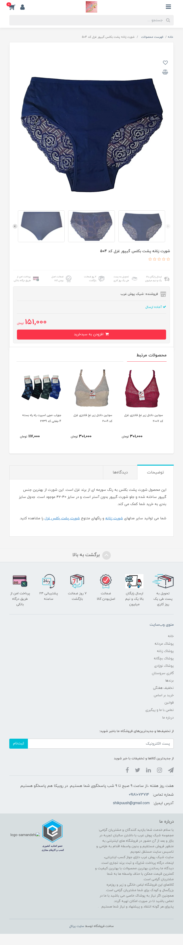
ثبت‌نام (18, 743)
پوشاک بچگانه (164, 658)
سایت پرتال (76, 926)
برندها (169, 680)
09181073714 (139, 794)
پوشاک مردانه (164, 644)
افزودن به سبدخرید (89, 334)
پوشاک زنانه (165, 651)
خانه (171, 636)
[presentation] (168, 226)
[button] (14, 7)
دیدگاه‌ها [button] (120, 472)
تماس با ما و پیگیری (159, 710)
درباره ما (168, 717)
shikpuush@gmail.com (131, 803)
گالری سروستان (163, 673)
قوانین (169, 702)
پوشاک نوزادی (164, 666)
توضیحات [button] (155, 472)
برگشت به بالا (86, 555)
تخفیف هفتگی (163, 688)
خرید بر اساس (164, 695)
